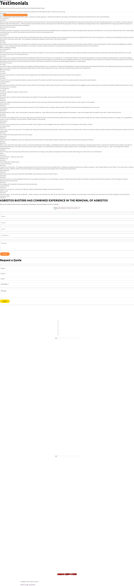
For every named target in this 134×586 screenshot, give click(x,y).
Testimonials (7, 51)
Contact (5, 57)
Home (5, 6)
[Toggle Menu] (15, 15)
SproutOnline (32, 584)
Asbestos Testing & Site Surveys (68, 329)
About (61, 322)
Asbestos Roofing (64, 326)
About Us (6, 46)
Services (6, 11)
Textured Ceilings (64, 324)
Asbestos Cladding (64, 328)
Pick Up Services (64, 331)
